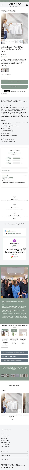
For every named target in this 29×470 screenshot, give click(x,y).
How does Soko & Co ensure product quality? (11, 360)
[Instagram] (9, 467)
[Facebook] (1, 467)
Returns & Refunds (5, 440)
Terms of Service (5, 465)
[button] (4, 56)
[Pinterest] (7, 467)
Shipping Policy (4, 438)
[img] (5, 175)
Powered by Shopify (20, 465)
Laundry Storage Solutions (8, 10)
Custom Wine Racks (5, 446)
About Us (3, 434)
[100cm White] (3, 70)
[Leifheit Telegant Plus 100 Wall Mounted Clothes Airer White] (11, 403)
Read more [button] (4, 183)
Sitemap (12, 465)
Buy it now (14, 86)
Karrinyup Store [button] (5, 455)
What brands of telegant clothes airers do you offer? (13, 352)
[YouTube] (12, 467)
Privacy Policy (14, 464)
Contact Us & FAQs (5, 436)
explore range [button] (5, 459)
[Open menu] (3, 4)
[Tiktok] (4, 467)
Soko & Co (5, 464)
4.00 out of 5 (18, 153)
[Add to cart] (6, 334)
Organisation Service (5, 444)
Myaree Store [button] (4, 451)
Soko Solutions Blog (5, 442)
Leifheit (3, 51)
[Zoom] (4, 37)
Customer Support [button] (6, 429)
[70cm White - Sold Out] (7, 70)
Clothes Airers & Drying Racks (8, 11)
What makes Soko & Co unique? (9, 356)
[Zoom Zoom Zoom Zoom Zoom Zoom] (14, 26)
